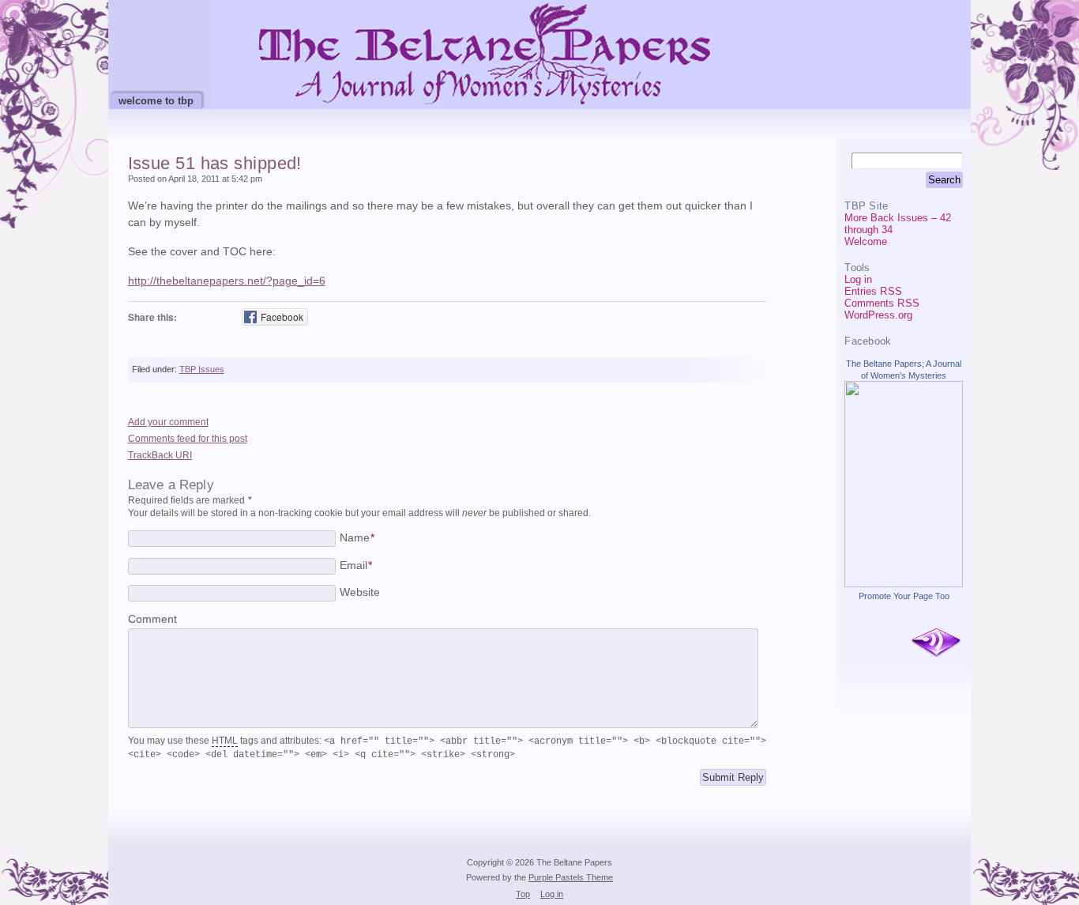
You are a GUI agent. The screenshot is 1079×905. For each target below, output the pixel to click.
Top (523, 894)
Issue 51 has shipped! (215, 163)
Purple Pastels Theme (570, 877)
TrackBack (160, 455)
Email (356, 565)
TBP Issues (201, 369)
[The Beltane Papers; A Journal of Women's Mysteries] (903, 584)
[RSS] (936, 643)
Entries (872, 291)
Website (360, 592)
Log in (858, 279)
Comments (881, 303)
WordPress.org (878, 315)
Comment (152, 619)
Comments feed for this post (187, 438)
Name (357, 538)
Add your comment (168, 422)
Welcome (865, 241)
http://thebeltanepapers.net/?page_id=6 (226, 281)
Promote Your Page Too (904, 596)
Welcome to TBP (156, 101)
